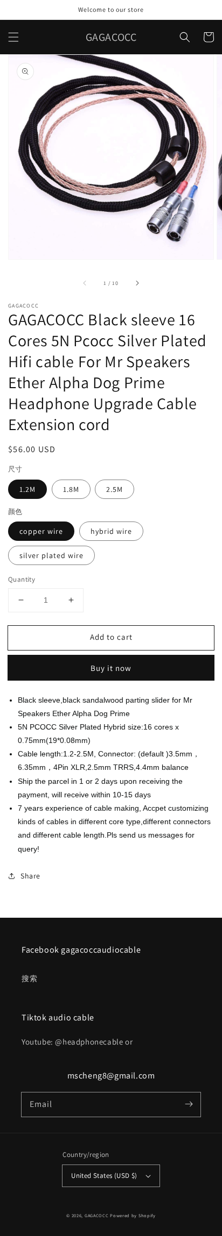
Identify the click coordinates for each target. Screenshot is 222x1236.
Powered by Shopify (133, 1215)
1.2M (27, 489)
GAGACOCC (97, 1215)
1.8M (71, 489)
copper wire (41, 531)
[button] (13, 37)
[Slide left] (85, 283)
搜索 (29, 978)
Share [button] (30, 876)
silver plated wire (51, 555)
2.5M (114, 489)
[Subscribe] (188, 1104)
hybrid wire (111, 531)
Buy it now (111, 668)
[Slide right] (137, 283)
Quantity (21, 579)
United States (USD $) (104, 1175)
